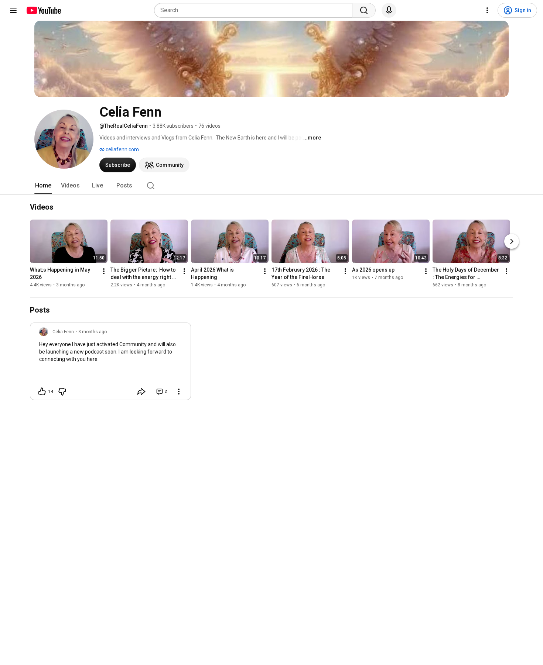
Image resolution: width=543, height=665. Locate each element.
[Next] (511, 241)
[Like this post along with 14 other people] (42, 391)
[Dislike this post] (62, 391)
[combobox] (255, 10)
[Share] (141, 391)
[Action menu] (178, 391)
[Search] (364, 10)
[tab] (43, 185)
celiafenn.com (122, 149)
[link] (110, 363)
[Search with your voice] (389, 10)
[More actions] (103, 271)
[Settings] (487, 10)
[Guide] (13, 10)
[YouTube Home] (43, 10)
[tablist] (271, 185)
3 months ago (92, 331)
